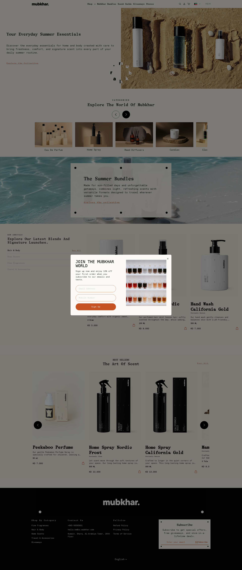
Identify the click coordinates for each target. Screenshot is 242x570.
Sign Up (95, 307)
